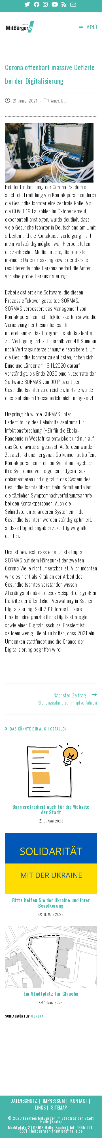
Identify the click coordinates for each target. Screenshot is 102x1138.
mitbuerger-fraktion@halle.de (57, 1131)
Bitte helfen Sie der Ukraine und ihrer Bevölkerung (51, 903)
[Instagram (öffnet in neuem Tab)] (45, 4)
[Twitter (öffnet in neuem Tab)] (28, 4)
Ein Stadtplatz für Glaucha (51, 993)
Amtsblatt (58, 101)
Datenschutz (23, 1100)
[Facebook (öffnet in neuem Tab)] (36, 4)
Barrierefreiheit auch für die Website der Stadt (51, 809)
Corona (37, 1016)
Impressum (54, 1100)
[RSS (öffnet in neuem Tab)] (64, 4)
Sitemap (59, 1107)
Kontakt (79, 1100)
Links (40, 1107)
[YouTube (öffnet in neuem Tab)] (55, 4)
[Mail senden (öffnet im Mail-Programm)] (73, 4)
